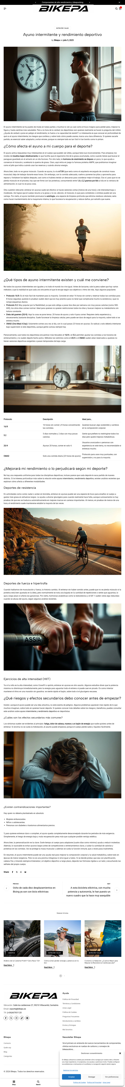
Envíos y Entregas (69, 1025)
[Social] (6, 1018)
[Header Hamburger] (5, 8)
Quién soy (7, 1048)
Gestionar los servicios (70, 1070)
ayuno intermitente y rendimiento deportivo (75, 478)
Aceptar (71, 1077)
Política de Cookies (79, 1082)
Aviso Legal (106, 1082)
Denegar (91, 1077)
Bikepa (57, 40)
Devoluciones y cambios (71, 1021)
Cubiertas (11, 953)
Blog (5, 1052)
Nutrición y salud (62, 28)
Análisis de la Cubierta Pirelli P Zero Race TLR (22, 961)
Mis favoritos (67, 1030)
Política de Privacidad (94, 1082)
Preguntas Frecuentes (70, 1017)
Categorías (8, 1056)
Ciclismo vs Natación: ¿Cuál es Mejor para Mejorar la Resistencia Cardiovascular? (101, 962)
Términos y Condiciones (71, 1004)
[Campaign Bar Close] (120, 2)
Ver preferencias (112, 1077)
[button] (120, 1053)
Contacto (7, 1043)
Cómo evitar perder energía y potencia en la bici (61, 962)
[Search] (116, 8)
